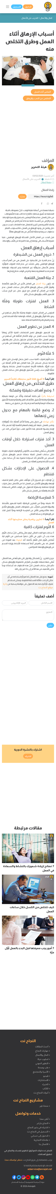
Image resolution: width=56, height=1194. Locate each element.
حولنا (42, 1182)
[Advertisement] (28, 130)
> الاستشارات (44, 1080)
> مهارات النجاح (42, 1050)
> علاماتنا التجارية (42, 1140)
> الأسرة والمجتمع (41, 1071)
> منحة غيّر (45, 1106)
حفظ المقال (46, 182)
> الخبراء (46, 1084)
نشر (50, 625)
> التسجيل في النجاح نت (38, 1131)
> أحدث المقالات (42, 1046)
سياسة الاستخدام (18, 1182)
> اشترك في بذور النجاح (38, 1127)
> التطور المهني (42, 1063)
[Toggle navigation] (7, 6)
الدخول (28, 6)
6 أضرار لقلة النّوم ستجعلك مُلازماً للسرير (24, 379)
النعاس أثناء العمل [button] (42, 91)
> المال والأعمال (42, 1055)
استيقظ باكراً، (47, 396)
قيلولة (18, 540)
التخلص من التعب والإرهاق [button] (38, 98)
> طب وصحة (44, 1067)
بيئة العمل (41, 283)
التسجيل (17, 6)
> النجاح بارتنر (43, 1123)
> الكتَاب (46, 1088)
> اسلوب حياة (44, 1059)
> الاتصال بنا (44, 1144)
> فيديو (46, 1076)
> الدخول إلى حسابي (40, 1135)
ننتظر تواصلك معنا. (13, 1160)
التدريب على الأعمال (31, 179)
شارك (22, 196)
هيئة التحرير (38, 167)
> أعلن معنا (45, 1119)
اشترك (28, 756)
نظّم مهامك (48, 421)
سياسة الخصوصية (32, 1182)
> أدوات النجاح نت (41, 1092)
